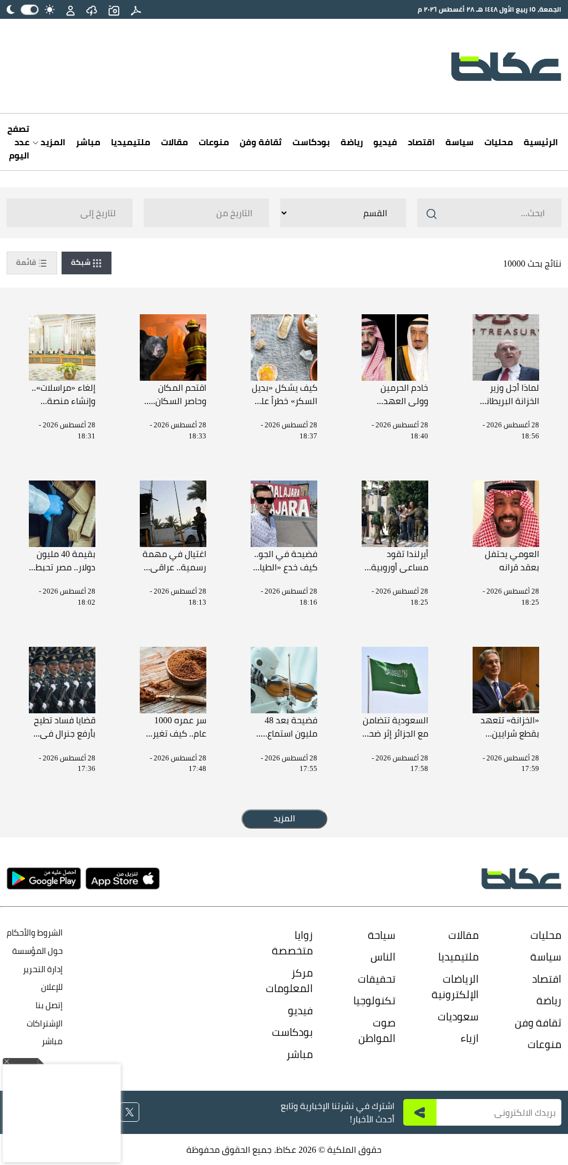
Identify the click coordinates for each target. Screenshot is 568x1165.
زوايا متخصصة (292, 943)
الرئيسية (541, 142)
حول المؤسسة (37, 951)
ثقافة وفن (261, 142)
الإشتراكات (45, 1023)
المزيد (51, 142)
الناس (383, 957)
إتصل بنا (49, 1005)
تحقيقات (376, 979)
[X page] (129, 1112)
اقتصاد (421, 142)
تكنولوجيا (374, 1000)
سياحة (381, 935)
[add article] (113, 9)
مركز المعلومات (289, 981)
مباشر (88, 142)
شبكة (81, 262)
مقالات (174, 142)
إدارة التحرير (42, 969)
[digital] (135, 9)
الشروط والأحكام (35, 932)
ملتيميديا (130, 142)
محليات (498, 142)
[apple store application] (122, 878)
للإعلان (52, 987)
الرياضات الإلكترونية (455, 987)
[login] (70, 9)
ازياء (469, 1038)
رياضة (352, 142)
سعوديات (458, 1016)
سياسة (459, 142)
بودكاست (311, 142)
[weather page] (91, 9)
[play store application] (44, 878)
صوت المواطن (376, 1031)
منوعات (214, 142)
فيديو (385, 142)
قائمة (27, 262)
